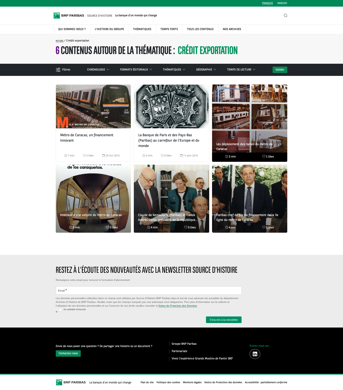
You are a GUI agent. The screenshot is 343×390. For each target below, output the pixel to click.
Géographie (204, 69)
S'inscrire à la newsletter (224, 319)
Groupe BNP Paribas (184, 344)
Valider (279, 69)
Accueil (60, 41)
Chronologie (96, 69)
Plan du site (147, 382)
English (282, 3)
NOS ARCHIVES (232, 29)
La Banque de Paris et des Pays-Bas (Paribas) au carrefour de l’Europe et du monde (168, 141)
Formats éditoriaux (134, 69)
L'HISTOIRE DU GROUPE (109, 29)
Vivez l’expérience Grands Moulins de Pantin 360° (202, 358)
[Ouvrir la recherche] (285, 15)
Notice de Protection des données (223, 382)
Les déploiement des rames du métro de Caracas (244, 147)
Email (62, 290)
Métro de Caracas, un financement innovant (86, 138)
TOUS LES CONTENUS (200, 29)
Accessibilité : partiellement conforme (266, 382)
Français (267, 3)
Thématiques (172, 69)
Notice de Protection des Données (177, 305)
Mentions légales (192, 382)
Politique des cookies (168, 382)
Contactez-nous (68, 353)
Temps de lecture (239, 69)
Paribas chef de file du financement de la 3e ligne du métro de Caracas (247, 218)
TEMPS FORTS (169, 29)
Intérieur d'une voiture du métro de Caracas (91, 215)
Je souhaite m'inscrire (74, 309)
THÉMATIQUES (142, 29)
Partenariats (179, 351)
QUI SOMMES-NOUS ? (72, 29)
